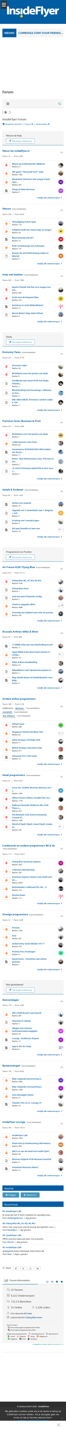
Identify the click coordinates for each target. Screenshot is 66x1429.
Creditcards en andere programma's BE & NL (28, 845)
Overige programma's (15, 914)
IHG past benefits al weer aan (26, 528)
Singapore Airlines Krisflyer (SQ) (27, 731)
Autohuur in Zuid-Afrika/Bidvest (27, 305)
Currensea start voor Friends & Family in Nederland (41, 33)
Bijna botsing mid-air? (22, 237)
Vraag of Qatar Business (23, 189)
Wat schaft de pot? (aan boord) (26, 1012)
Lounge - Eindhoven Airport (25, 1038)
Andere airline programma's (19, 698)
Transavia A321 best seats (24, 755)
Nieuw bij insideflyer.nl (15, 150)
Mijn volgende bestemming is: (26, 1078)
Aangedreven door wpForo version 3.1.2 (48, 1344)
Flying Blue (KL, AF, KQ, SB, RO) (26, 580)
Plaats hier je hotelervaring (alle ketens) (31, 1143)
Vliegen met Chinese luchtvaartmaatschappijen (24, 1029)
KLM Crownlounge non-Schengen (28, 245)
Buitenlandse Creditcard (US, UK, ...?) (29, 887)
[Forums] (5, 112)
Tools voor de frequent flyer (25, 297)
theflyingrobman (15, 1218)
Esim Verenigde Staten (22, 1094)
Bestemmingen (11, 1065)
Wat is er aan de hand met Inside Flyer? (31, 1151)
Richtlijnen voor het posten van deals (30, 373)
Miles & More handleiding (24, 662)
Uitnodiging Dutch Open (24, 221)
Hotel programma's (13, 775)
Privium (16, 927)
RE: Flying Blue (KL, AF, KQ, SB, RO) (19, 1223)
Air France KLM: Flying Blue (18, 567)
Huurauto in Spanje (21, 1020)
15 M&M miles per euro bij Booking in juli (32, 644)
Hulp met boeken (12, 274)
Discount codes (19, 365)
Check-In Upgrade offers (23, 604)
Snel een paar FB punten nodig (27, 596)
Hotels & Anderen (12, 489)
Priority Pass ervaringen (23, 951)
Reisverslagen (10, 999)
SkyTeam (20, 708)
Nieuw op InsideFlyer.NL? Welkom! (28, 163)
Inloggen (12, 1195)
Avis (14, 935)
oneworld (8, 712)
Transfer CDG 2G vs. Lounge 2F (26, 1102)
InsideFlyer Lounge (13, 1121)
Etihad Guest (18, 723)
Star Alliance (9, 715)
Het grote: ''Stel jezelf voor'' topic (28, 171)
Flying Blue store (20, 588)
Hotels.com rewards (21, 502)
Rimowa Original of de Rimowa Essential (31, 1159)
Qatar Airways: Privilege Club (26, 739)
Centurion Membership (23, 869)
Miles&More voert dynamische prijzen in (31, 670)
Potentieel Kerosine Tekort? (25, 1167)
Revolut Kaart (18, 895)
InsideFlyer (43, 1406)
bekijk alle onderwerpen (48, 197)
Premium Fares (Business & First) (21, 421)
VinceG (10, 1242)
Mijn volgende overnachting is (27, 1086)
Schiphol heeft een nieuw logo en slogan (31, 229)
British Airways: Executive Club (27, 747)
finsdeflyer (12, 1230)
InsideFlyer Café (19, 1135)
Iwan (29, 1313)
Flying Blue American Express (26, 861)
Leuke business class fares (24, 442)
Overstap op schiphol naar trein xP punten (32, 612)
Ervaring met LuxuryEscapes (25, 520)
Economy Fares (11, 352)
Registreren (32, 1195)
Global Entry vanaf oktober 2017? (28, 943)
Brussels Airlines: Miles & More (20, 631)
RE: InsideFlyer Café (12, 1211)
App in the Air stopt (21, 1046)
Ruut (9, 1254)
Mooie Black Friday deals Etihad (27, 313)
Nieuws (6, 208)
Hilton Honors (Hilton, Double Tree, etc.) (31, 797)
